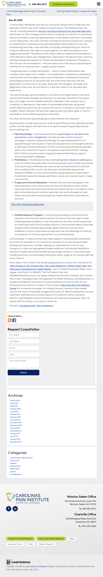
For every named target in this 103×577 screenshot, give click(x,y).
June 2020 (14, 412)
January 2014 (15, 439)
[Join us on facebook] (14, 320)
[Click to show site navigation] (98, 4)
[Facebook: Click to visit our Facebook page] (9, 508)
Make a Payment (46, 544)
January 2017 (15, 434)
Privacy (50, 566)
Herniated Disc (15, 466)
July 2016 (13, 436)
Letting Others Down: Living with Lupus (77, 11)
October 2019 (15, 414)
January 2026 (15, 409)
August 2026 (15, 400)
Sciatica (13, 472)
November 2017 (16, 431)
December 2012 (16, 442)
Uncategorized (27, 305)
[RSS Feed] (10, 320)
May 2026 (14, 406)
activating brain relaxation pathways (70, 159)
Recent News (15, 469)
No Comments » (45, 305)
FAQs (30, 544)
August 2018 (15, 428)
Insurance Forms (15, 544)
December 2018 (16, 423)
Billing (72, 539)
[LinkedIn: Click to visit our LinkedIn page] (15, 508)
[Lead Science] (18, 561)
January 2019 (15, 420)
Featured (13, 463)
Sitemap (42, 566)
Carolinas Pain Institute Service (21, 458)
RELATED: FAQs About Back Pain (27, 204)
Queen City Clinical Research (51, 539)
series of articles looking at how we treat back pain (65, 31)
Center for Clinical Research (20, 539)
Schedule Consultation (63, 4)
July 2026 (14, 403)
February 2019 (15, 417)
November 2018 (16, 425)
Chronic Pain (14, 460)
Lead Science (31, 566)
